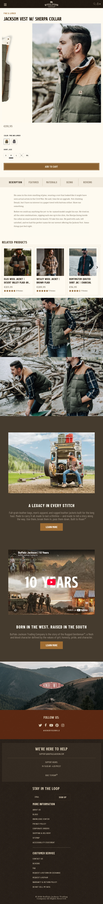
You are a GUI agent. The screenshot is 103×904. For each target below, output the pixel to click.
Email (37, 797)
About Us (37, 809)
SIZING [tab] (69, 182)
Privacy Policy (39, 824)
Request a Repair (40, 877)
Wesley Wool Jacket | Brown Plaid (48, 280)
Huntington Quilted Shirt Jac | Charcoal (80, 280)
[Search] (94, 4)
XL (21, 155)
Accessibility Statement (44, 842)
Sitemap (36, 838)
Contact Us (38, 858)
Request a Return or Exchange (47, 873)
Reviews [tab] (87, 182)
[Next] (95, 73)
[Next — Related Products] (97, 267)
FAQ (34, 868)
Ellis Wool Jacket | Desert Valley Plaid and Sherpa (17, 280)
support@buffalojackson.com (51, 754)
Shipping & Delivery (42, 833)
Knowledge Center (41, 819)
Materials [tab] (51, 182)
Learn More (51, 526)
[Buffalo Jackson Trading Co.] (51, 4)
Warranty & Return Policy (45, 882)
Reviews (36, 863)
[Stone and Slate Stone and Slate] (14, 142)
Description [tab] (15, 182)
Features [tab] (34, 182)
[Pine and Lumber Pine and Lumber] (7, 142)
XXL (27, 155)
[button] (4, 4)
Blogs (35, 814)
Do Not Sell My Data (41, 887)
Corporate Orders (41, 828)
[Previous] (7, 73)
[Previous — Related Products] (5, 270)
